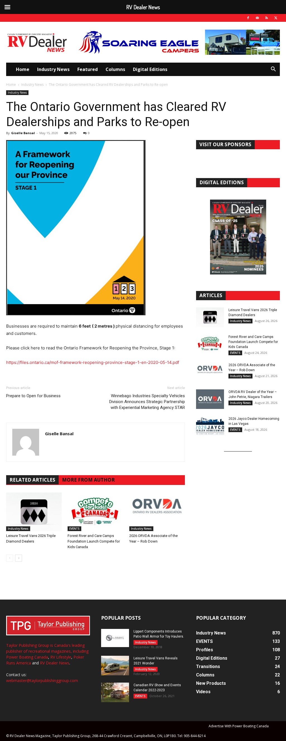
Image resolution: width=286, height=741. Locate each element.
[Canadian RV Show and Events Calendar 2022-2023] (115, 692)
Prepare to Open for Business (33, 395)
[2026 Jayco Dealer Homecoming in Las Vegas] (210, 426)
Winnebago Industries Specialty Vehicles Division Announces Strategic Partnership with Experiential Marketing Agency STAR (147, 401)
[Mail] (257, 18)
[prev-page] (9, 558)
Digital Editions (150, 69)
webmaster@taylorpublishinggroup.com (42, 680)
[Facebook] (248, 18)
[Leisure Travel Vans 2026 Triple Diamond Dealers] (34, 512)
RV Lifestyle (60, 657)
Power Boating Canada (27, 657)
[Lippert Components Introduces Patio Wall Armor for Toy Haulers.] (115, 638)
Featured (87, 69)
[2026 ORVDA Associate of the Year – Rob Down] (157, 512)
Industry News (53, 69)
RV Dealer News (54, 663)
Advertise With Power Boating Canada (239, 726)
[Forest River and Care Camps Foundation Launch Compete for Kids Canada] (95, 512)
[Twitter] (275, 18)
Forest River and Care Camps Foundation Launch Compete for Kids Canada (94, 541)
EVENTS (74, 529)
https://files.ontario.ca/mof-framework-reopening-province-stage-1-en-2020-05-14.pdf (92, 362)
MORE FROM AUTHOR (88, 480)
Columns (115, 69)
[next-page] (18, 558)
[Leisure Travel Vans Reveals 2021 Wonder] (115, 665)
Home (22, 69)
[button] (273, 69)
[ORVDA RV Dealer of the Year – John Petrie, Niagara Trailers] (210, 399)
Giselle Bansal (23, 133)
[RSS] (266, 18)
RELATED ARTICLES (32, 480)
